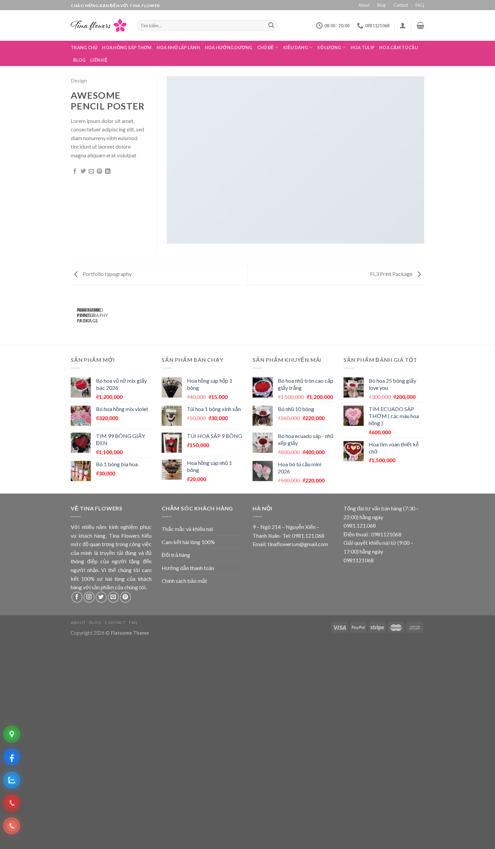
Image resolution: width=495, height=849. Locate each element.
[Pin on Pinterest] (99, 171)
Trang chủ (84, 47)
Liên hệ (98, 60)
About (364, 5)
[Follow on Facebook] (76, 597)
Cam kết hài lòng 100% (188, 542)
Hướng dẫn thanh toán (188, 568)
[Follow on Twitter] (101, 597)
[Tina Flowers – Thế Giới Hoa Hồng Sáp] (99, 25)
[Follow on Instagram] (89, 597)
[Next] (93, 317)
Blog (381, 5)
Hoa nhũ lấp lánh (178, 47)
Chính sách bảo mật (184, 580)
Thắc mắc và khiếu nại (187, 529)
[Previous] (74, 317)
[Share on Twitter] (83, 171)
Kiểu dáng (295, 47)
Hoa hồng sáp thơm (127, 47)
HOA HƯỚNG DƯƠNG (229, 47)
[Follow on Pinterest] (125, 597)
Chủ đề (265, 47)
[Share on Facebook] (74, 171)
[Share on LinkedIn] (107, 171)
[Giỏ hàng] (420, 25)
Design (79, 80)
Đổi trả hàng (176, 555)
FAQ (420, 5)
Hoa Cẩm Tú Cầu (398, 47)
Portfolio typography (106, 274)
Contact (400, 5)
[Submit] (271, 25)
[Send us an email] (113, 597)
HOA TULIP (362, 47)
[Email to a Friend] (91, 171)
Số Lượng (329, 47)
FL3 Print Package (392, 274)
